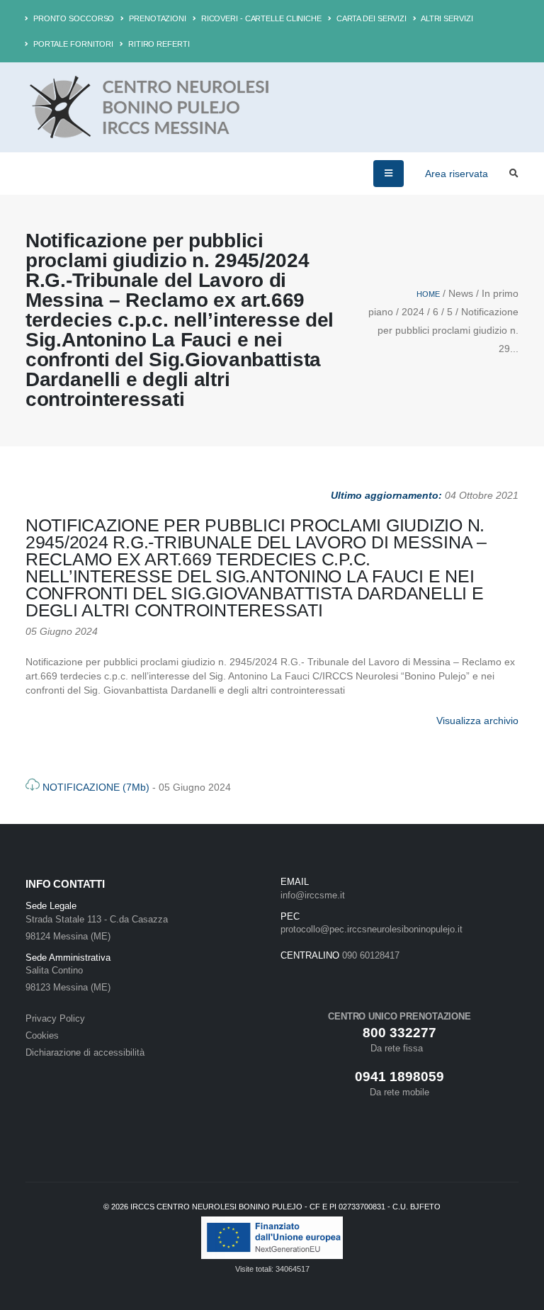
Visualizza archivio (477, 720)
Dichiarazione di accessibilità (85, 1053)
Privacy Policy (55, 1019)
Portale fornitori (72, 44)
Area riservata (456, 173)
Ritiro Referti (158, 44)
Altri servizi (446, 18)
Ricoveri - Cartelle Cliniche (260, 18)
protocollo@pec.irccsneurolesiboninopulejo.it (371, 929)
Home (428, 294)
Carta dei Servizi (370, 18)
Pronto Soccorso (72, 18)
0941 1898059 (399, 1076)
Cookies (42, 1036)
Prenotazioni (156, 18)
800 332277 (399, 1032)
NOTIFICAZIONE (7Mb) (95, 787)
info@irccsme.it (312, 895)
